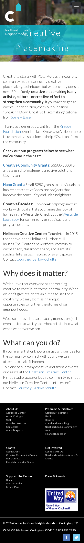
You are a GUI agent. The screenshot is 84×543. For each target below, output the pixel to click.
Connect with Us (54, 451)
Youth (48, 430)
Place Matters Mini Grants (20, 462)
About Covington (15, 416)
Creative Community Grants (21, 455)
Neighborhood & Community (61, 426)
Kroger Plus (12, 486)
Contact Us (12, 426)
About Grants (13, 451)
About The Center (15, 412)
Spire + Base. (21, 117)
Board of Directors (16, 423)
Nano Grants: (14, 184)
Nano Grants (13, 458)
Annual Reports (14, 430)
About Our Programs (56, 412)
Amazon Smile (14, 483)
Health (48, 416)
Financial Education (55, 433)
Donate (10, 479)
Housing (49, 419)
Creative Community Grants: (26, 165)
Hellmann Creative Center (50, 372)
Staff (8, 419)
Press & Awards (55, 476)
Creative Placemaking (57, 423)
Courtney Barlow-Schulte (36, 259)
